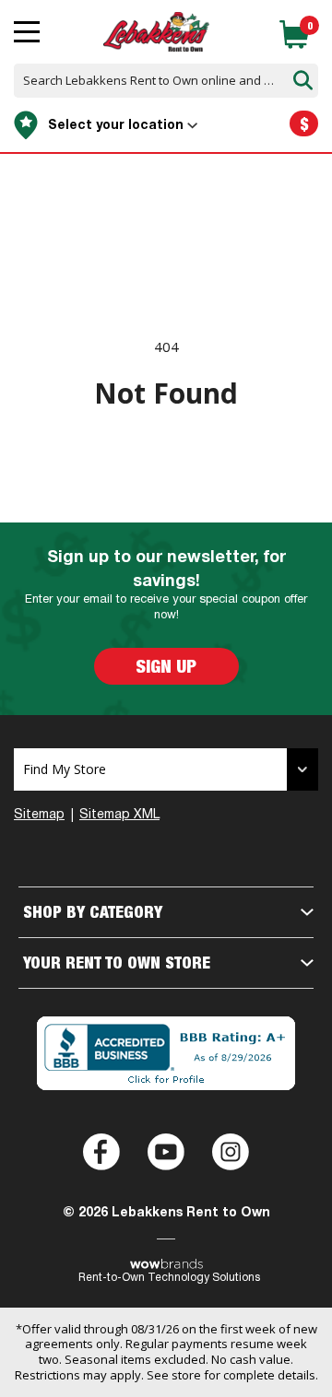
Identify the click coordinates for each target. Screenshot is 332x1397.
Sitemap (39, 815)
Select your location (116, 126)
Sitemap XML (119, 815)
